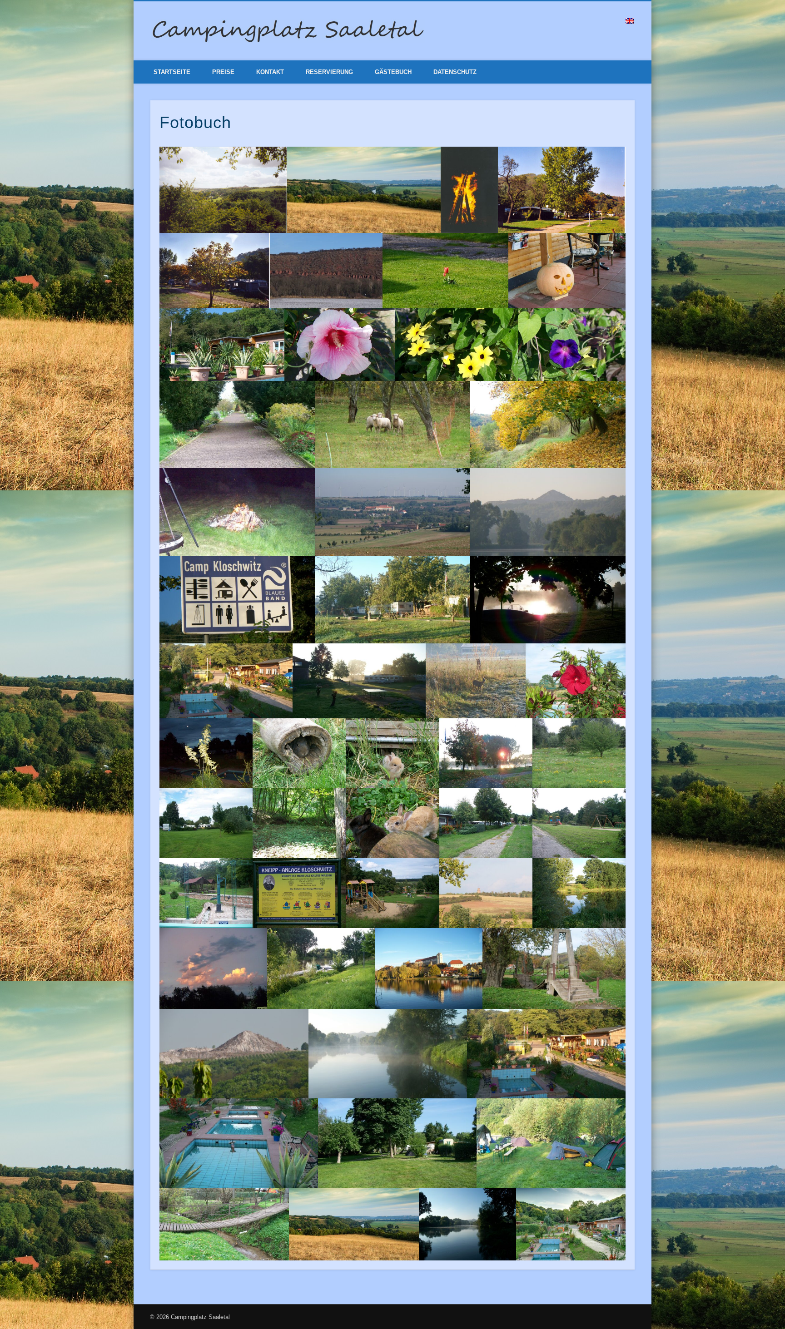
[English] (630, 21)
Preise (223, 72)
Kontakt (270, 72)
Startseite (172, 72)
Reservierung (329, 72)
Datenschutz (455, 72)
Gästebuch (393, 72)
